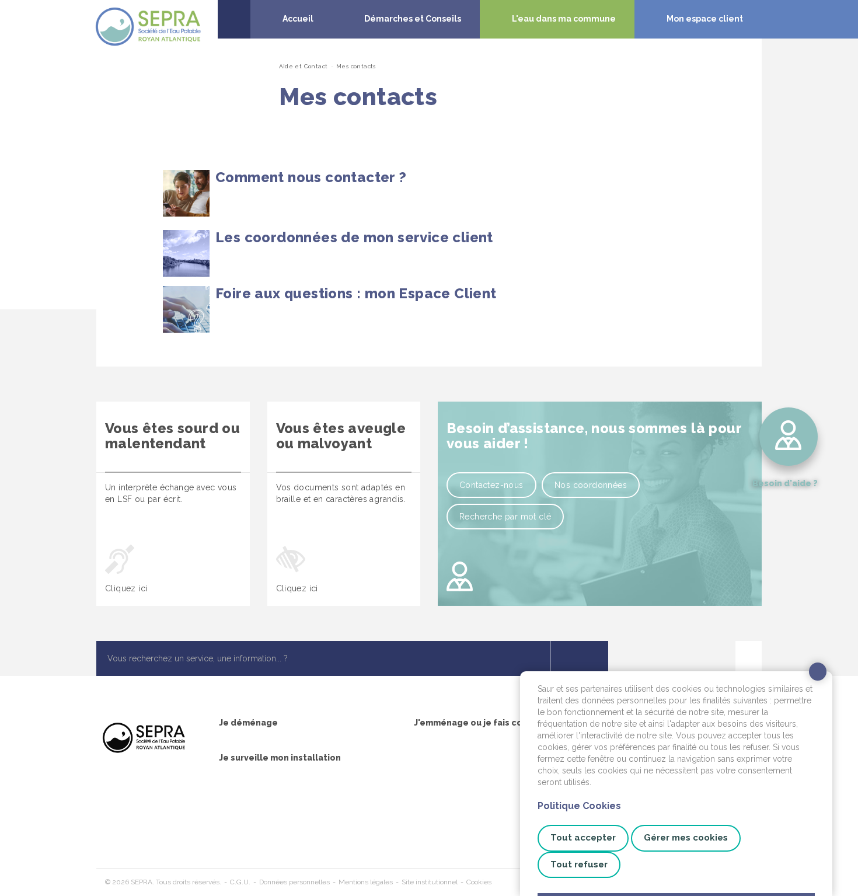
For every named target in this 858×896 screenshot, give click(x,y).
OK (579, 658)
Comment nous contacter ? (311, 177)
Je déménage (248, 722)
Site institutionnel (430, 882)
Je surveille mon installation (280, 757)
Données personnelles (294, 882)
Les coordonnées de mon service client (354, 237)
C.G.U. (240, 882)
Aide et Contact (303, 66)
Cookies (478, 882)
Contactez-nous (491, 485)
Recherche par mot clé (505, 516)
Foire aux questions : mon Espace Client (356, 293)
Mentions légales (366, 882)
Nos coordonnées (590, 485)
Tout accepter (583, 837)
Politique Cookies (579, 805)
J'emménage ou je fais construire (485, 722)
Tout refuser (579, 864)
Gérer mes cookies (686, 837)
